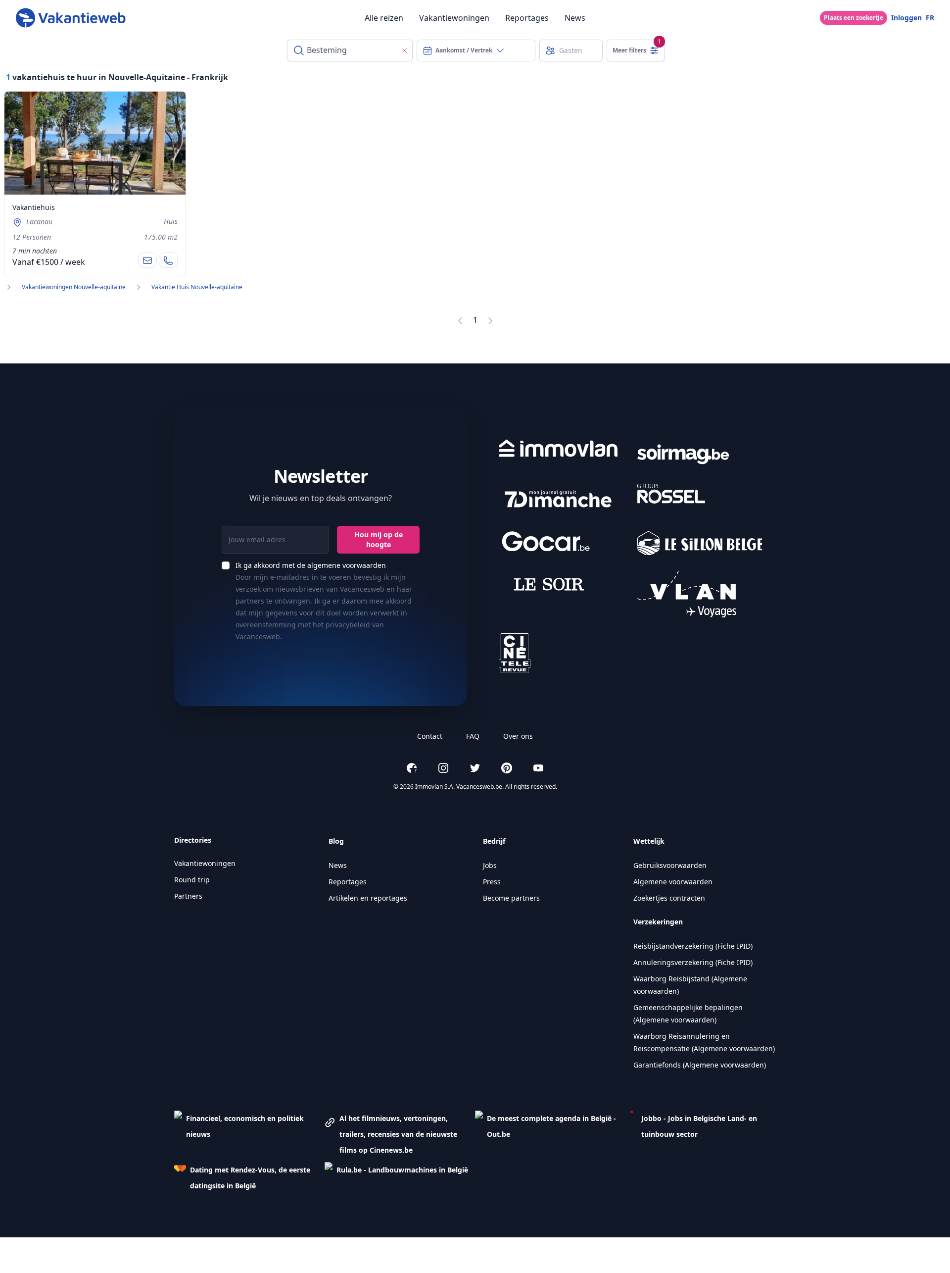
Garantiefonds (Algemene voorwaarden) (699, 1064)
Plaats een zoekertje (853, 17)
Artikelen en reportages (368, 898)
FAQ (472, 736)
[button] (249, 1134)
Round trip (192, 879)
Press (492, 881)
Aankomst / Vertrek (463, 50)
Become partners (511, 898)
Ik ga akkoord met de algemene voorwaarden (311, 565)
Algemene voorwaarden (672, 881)
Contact (429, 736)
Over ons (518, 736)
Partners (188, 896)
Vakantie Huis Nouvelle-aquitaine (196, 287)
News (575, 17)
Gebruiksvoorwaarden (670, 865)
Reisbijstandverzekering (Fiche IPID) (693, 946)
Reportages (527, 17)
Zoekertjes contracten (669, 898)
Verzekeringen (658, 921)
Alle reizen (384, 17)
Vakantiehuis (33, 207)
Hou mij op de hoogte (378, 539)
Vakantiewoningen (454, 17)
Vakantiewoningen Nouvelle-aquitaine (74, 287)
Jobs (490, 865)
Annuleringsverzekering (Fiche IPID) (693, 962)
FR (930, 17)
